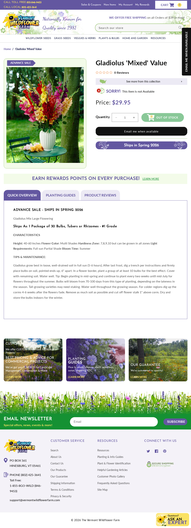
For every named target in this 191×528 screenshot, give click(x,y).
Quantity (103, 117)
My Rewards (142, 4)
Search (54, 450)
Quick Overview (22, 195)
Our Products (58, 469)
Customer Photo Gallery (111, 476)
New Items (110, 4)
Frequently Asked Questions (113, 483)
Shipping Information (63, 483)
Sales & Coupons (91, 4)
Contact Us (57, 463)
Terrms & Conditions (62, 489)
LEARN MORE (14, 377)
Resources (103, 450)
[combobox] (139, 28)
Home (7, 49)
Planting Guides (61, 195)
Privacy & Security (61, 496)
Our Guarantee (59, 476)
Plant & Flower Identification (114, 463)
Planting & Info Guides (110, 456)
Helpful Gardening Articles (112, 469)
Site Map (102, 489)
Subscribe (176, 421)
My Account (126, 4)
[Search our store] (180, 28)
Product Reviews (100, 195)
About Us (56, 456)
